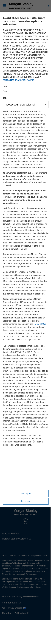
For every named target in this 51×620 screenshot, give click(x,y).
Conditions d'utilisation (14, 613)
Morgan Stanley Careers (15, 538)
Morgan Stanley (10, 533)
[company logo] (21, 6)
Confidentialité (9, 602)
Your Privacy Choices (12, 608)
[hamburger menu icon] (4, 5)
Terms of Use (40, 324)
